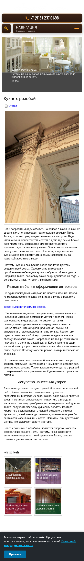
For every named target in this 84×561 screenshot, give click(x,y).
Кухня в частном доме (24, 70)
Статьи (13, 105)
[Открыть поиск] (6, 28)
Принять (15, 554)
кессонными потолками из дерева (24, 306)
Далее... (16, 81)
